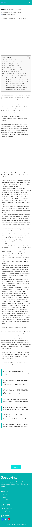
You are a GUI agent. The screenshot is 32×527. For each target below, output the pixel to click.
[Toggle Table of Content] (27, 57)
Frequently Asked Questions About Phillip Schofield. (16, 76)
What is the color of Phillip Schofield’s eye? (17, 79)
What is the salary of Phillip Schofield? (15, 89)
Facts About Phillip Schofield (10, 60)
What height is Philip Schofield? (11, 72)
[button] (30, 2)
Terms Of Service (7, 508)
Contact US (5, 500)
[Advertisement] (16, 38)
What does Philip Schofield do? (11, 66)
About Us (4, 494)
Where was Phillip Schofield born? (14, 78)
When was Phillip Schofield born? (11, 64)
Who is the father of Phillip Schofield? (15, 83)
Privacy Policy (6, 511)
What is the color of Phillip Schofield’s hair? (17, 81)
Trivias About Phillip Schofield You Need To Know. (15, 74)
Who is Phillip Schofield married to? (12, 68)
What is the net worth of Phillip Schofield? (16, 87)
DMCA (4, 497)
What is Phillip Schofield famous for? (12, 62)
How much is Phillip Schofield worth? (12, 70)
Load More (16, 467)
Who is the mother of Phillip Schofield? (15, 85)
